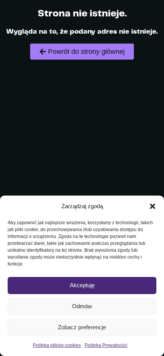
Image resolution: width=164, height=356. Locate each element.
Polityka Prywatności (106, 345)
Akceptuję (82, 285)
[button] (152, 206)
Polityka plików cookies (57, 345)
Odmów (82, 306)
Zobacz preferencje (82, 327)
